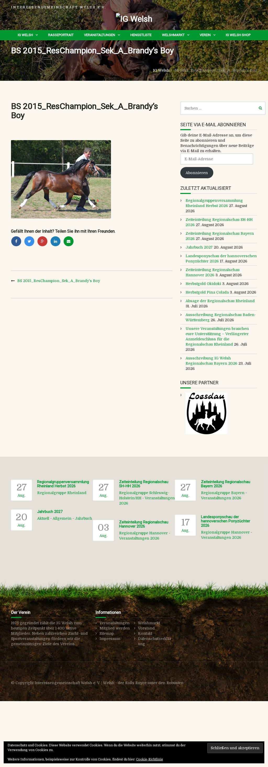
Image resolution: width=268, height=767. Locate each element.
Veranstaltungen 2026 (221, 498)
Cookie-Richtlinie (149, 759)
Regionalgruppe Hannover (225, 532)
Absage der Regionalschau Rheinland (220, 301)
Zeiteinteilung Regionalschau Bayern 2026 (225, 484)
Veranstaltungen (99, 35)
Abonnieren (197, 173)
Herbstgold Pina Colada (207, 292)
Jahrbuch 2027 (199, 247)
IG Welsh (25, 35)
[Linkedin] (55, 241)
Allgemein (62, 518)
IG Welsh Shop (238, 35)
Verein (205, 35)
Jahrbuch (83, 518)
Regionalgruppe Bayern (222, 493)
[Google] (42, 241)
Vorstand (146, 628)
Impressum (109, 639)
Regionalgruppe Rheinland (61, 493)
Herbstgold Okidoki (203, 284)
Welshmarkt (173, 35)
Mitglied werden (114, 628)
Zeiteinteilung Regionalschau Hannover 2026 (143, 524)
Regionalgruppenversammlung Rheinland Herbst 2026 (63, 484)
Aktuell (43, 518)
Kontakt (145, 633)
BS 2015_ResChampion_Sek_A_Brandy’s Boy (58, 281)
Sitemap (106, 633)
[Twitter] (29, 241)
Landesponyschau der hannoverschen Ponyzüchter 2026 (225, 521)
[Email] (69, 241)
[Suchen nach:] (222, 108)
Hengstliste (141, 35)
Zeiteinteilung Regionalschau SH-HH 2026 (143, 484)
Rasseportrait (61, 35)
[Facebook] (16, 241)
